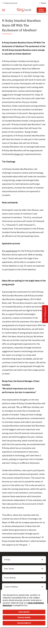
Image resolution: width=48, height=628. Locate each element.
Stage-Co (19, 154)
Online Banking (41, 10)
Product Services (10, 3)
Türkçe (43, 3)
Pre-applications (9, 250)
